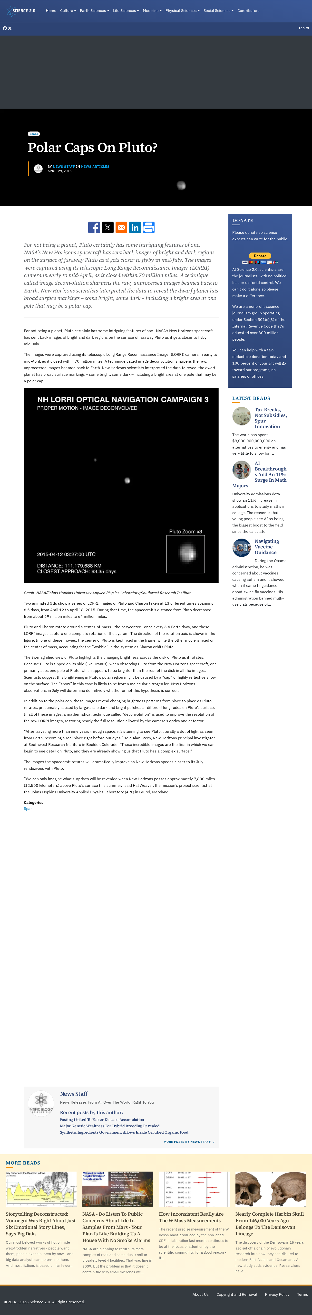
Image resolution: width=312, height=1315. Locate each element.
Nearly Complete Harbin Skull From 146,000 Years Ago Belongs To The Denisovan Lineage (269, 1224)
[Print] (149, 227)
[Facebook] (5, 28)
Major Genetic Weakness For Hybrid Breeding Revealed (110, 1125)
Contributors (248, 10)
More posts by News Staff (187, 1142)
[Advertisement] (156, 72)
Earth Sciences (93, 10)
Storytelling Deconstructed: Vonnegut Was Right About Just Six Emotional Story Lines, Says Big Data (41, 1224)
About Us (201, 1294)
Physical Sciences (181, 10)
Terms (302, 1294)
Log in (304, 28)
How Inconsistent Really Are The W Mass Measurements (191, 1217)
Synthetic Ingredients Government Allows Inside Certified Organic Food (124, 1132)
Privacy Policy (277, 1294)
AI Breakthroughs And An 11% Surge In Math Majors (259, 474)
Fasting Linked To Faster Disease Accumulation (102, 1119)
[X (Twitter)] (10, 28)
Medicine (151, 10)
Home (51, 10)
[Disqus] (121, 879)
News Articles (95, 166)
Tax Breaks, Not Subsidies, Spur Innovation (271, 418)
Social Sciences (217, 10)
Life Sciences (124, 10)
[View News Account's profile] (38, 168)
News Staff (64, 166)
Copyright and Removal (236, 1294)
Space (34, 134)
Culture (66, 10)
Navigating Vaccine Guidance (267, 547)
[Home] (23, 11)
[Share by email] (121, 227)
